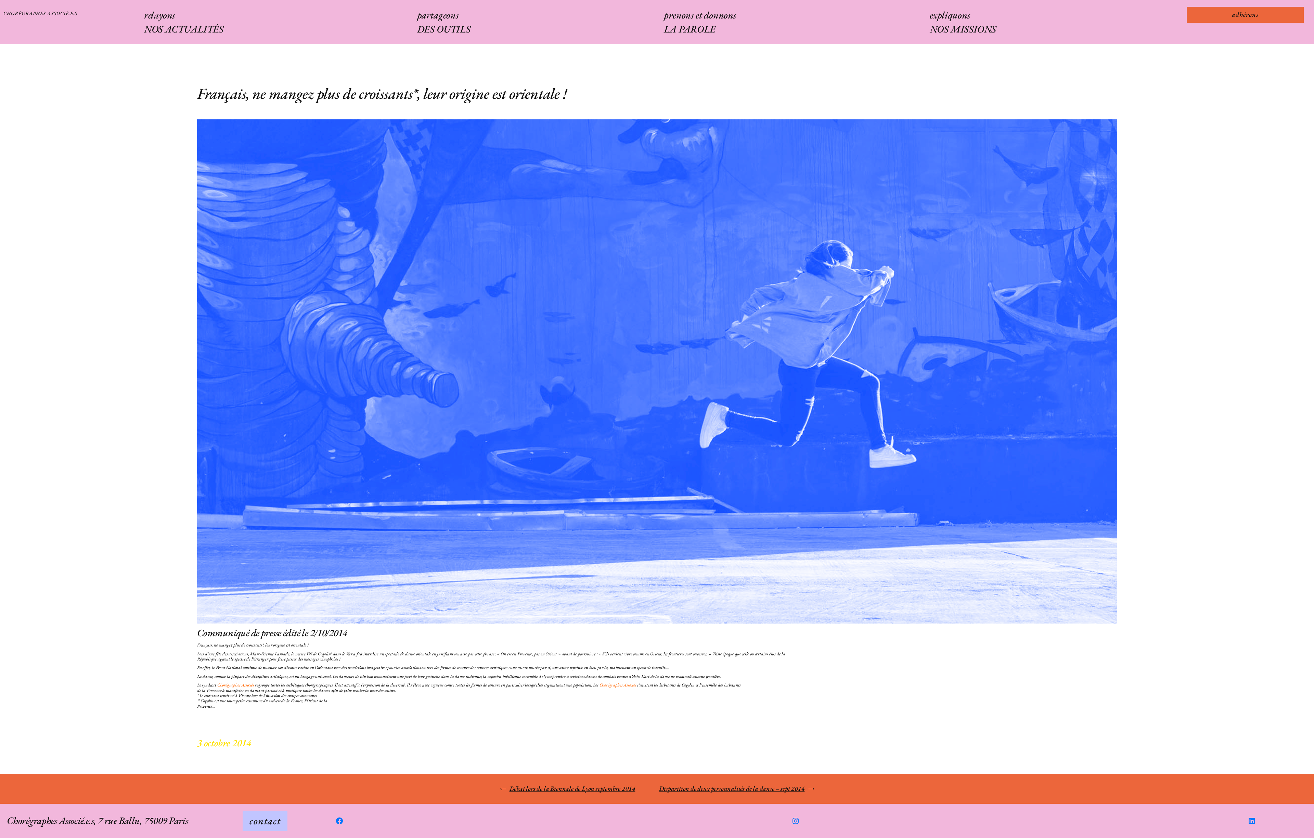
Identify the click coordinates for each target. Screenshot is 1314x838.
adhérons (1245, 14)
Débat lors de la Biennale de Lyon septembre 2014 (572, 788)
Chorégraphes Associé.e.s (40, 13)
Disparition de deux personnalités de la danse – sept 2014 (731, 788)
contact (265, 820)
